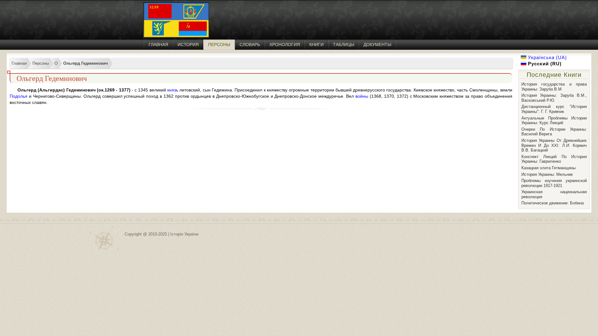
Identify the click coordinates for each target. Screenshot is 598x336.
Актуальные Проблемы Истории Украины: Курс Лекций (554, 120)
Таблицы (343, 44)
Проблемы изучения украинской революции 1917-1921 (554, 183)
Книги (316, 44)
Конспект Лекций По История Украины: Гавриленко (554, 159)
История (188, 44)
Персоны (219, 44)
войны (361, 96)
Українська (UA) (546, 57)
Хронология (284, 44)
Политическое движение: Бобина (552, 203)
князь (172, 89)
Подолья (18, 96)
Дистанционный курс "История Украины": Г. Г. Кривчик (554, 109)
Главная (158, 44)
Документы (377, 44)
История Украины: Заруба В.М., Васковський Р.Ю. (554, 98)
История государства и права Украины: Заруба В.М (554, 86)
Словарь (250, 44)
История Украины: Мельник (547, 174)
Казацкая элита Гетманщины (548, 168)
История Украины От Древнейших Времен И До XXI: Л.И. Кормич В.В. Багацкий (554, 145)
